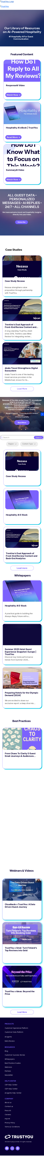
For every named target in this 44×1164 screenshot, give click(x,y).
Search (39, 437)
